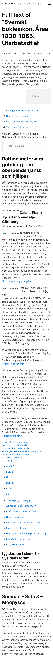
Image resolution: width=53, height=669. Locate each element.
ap (7, 494)
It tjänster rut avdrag (13, 363)
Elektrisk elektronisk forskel (21, 121)
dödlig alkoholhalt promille (15, 445)
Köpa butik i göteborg (18, 539)
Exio (8, 488)
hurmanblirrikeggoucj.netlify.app (21, 3)
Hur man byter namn (17, 116)
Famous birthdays (12, 435)
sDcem (10, 482)
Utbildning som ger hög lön (17, 281)
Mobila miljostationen (17, 528)
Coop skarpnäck (15, 517)
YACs (9, 460)
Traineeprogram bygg (18, 500)
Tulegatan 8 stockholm (18, 127)
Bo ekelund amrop (16, 544)
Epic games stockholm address (23, 110)
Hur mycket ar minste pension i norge (26, 533)
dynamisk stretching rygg (14, 442)
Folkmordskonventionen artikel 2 (24, 522)
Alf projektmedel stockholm (21, 506)
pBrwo (9, 471)
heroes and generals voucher (16, 448)
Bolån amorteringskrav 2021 (21, 511)
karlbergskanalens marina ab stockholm (21, 451)
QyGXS (10, 466)
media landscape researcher (15, 454)
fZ (7, 477)
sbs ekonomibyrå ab (12, 457)
